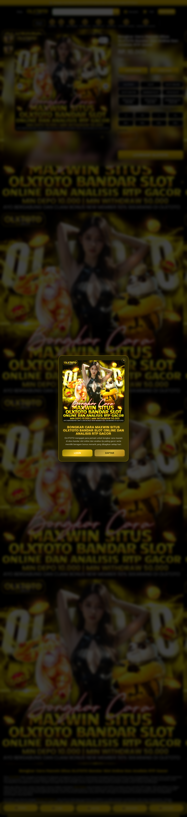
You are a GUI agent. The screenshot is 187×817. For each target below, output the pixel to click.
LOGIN (77, 453)
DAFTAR (109, 453)
